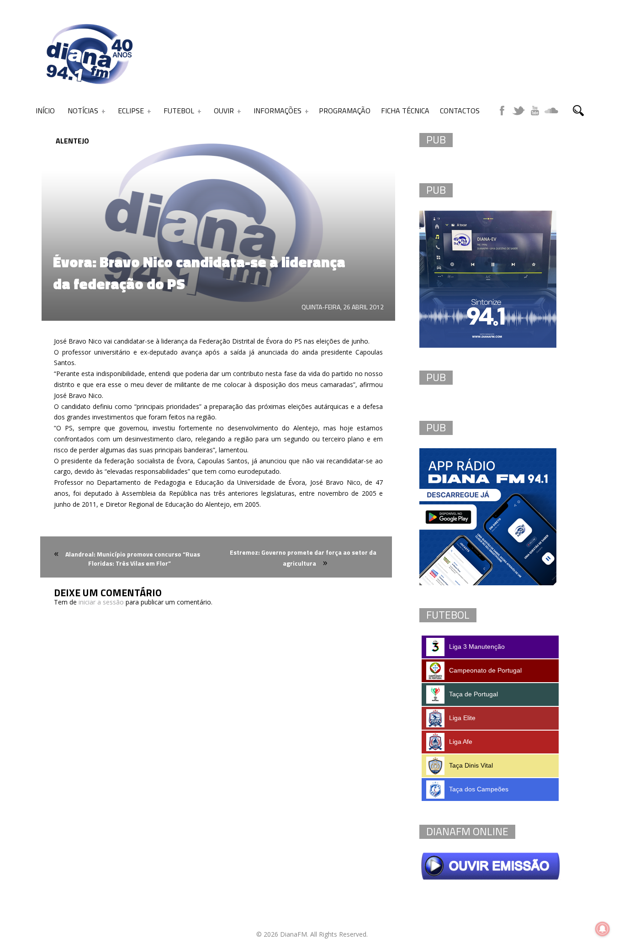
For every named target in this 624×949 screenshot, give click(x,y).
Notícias (83, 110)
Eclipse (131, 110)
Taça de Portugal (473, 694)
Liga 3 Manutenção (477, 646)
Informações (277, 110)
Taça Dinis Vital (471, 765)
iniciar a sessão (101, 602)
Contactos (460, 110)
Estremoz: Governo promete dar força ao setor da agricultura (303, 557)
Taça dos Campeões (478, 789)
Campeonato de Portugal (485, 670)
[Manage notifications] (602, 929)
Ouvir (224, 110)
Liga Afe (460, 741)
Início (45, 110)
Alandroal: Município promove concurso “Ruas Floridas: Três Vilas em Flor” (132, 558)
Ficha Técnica (405, 110)
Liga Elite (462, 717)
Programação (344, 110)
